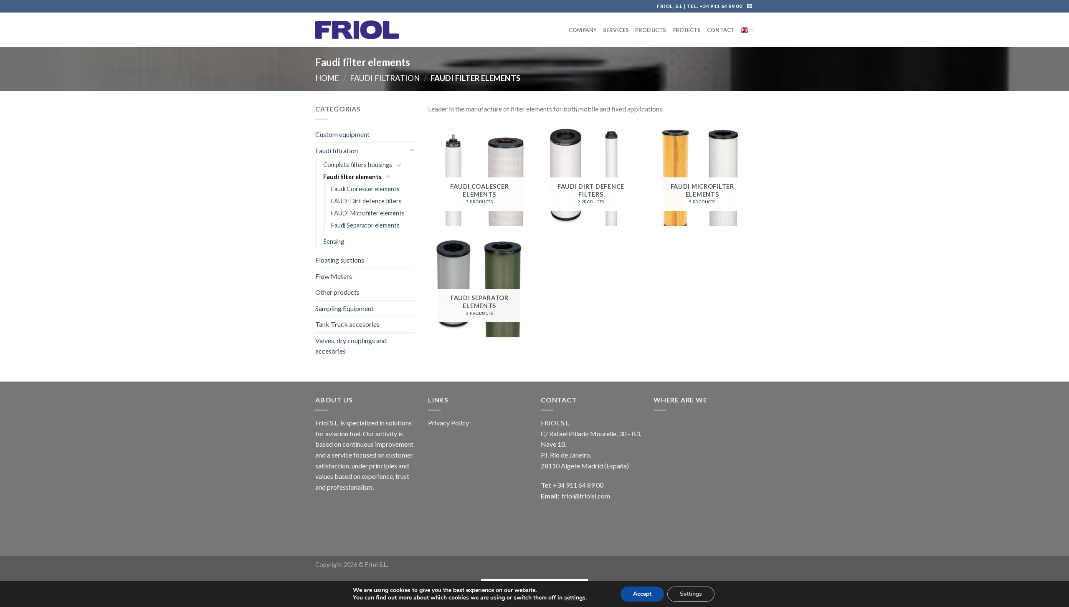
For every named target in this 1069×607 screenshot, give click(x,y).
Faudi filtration (385, 78)
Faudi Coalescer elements (365, 188)
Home (327, 78)
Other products (337, 292)
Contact (721, 30)
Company (583, 30)
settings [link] (574, 598)
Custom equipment (342, 134)
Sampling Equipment (344, 308)
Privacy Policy (448, 423)
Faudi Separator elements (365, 225)
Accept (642, 594)
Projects (686, 30)
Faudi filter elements (352, 176)
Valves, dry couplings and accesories (351, 345)
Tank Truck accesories (347, 324)
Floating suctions (339, 260)
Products (650, 30)
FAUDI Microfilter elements (368, 213)
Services (616, 30)
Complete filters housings (357, 164)
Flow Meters (333, 276)
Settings (691, 594)
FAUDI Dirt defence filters (366, 201)
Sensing (333, 241)
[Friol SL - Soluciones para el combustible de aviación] (357, 29)
